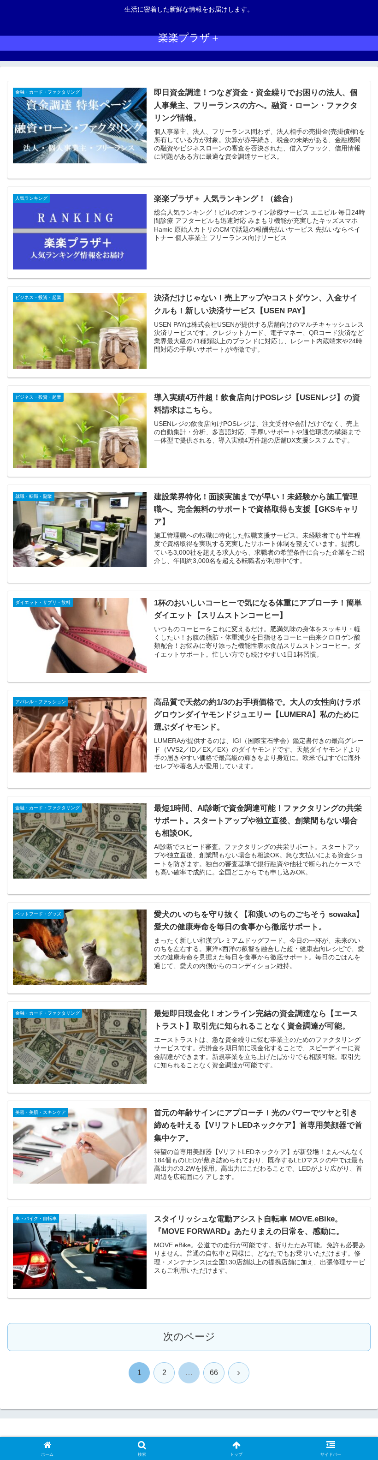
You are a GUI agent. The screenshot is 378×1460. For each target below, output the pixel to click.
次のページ (189, 1336)
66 (214, 1372)
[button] (350, 1266)
